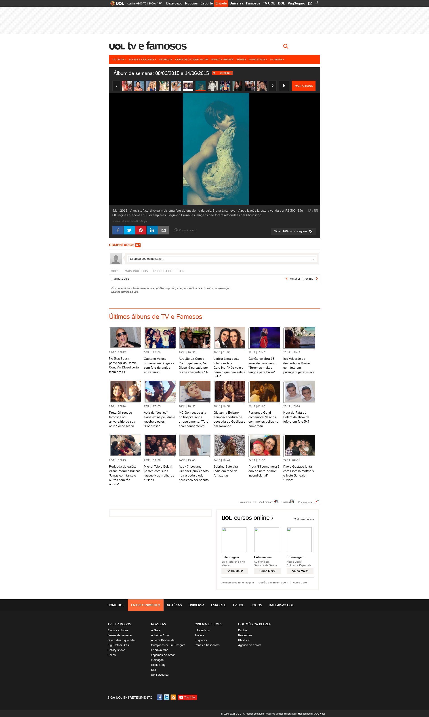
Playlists (243, 640)
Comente (226, 72)
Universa (236, 3)
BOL (281, 3)
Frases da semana (119, 635)
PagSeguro (296, 3)
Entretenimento (145, 605)
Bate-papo (174, 3)
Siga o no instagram (291, 231)
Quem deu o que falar (191, 59)
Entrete (221, 3)
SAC (159, 3)
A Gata (155, 630)
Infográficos (202, 630)
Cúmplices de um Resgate (168, 645)
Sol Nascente (159, 675)
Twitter (167, 697)
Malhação (157, 660)
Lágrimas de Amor (163, 655)
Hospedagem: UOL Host (311, 713)
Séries (241, 59)
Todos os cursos (304, 519)
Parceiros (257, 59)
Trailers (199, 635)
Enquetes (201, 640)
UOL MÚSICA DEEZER (254, 624)
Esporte (206, 3)
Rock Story (158, 665)
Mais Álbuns (304, 85)
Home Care (300, 582)
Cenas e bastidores (207, 645)
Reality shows (222, 59)
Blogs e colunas (141, 59)
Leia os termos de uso (124, 291)
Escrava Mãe (159, 650)
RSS (173, 697)
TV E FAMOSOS (119, 624)
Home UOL (115, 605)
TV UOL (269, 3)
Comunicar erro (306, 502)
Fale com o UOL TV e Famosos (256, 501)
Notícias (191, 3)
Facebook (160, 697)
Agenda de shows (249, 645)
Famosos (253, 3)
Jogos (256, 605)
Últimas (118, 59)
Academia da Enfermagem (237, 582)
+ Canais (276, 59)
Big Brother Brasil (118, 645)
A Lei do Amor (160, 635)
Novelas (165, 59)
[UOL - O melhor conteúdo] (116, 4)
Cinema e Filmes (208, 624)
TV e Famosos (157, 45)
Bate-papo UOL (281, 605)
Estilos (242, 630)
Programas (245, 635)
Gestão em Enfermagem (273, 582)
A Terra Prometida (162, 640)
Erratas (286, 501)
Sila (153, 670)
